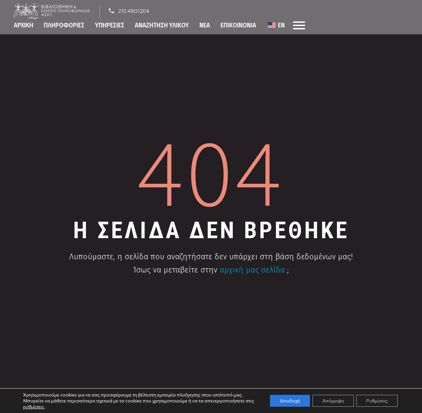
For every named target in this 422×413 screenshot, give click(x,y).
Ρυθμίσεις (377, 400)
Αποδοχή (290, 400)
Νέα (204, 25)
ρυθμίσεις (33, 406)
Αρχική (23, 25)
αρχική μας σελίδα (252, 269)
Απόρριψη (333, 400)
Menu (299, 25)
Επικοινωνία (238, 25)
